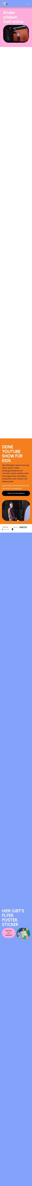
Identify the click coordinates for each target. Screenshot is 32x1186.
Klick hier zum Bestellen (9, 933)
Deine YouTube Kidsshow (16, 493)
